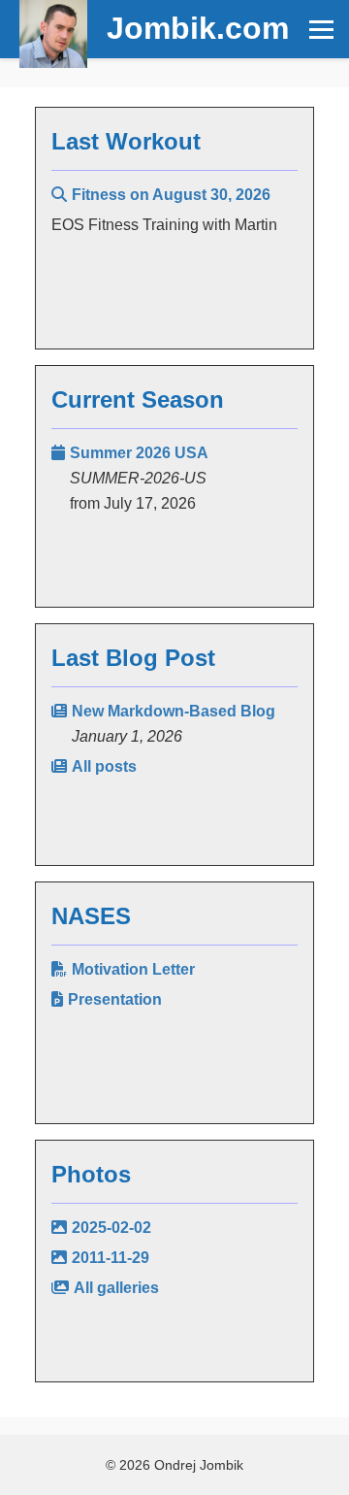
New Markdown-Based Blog (173, 711)
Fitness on (171, 194)
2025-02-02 (111, 1227)
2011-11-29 (110, 1257)
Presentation (115, 999)
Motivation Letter (133, 969)
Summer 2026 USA (139, 453)
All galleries (116, 1287)
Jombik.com (198, 28)
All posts (104, 766)
